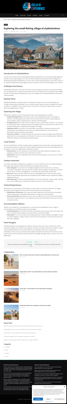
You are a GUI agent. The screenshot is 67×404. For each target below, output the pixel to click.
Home (16, 15)
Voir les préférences (59, 399)
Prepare (35, 15)
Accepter (38, 399)
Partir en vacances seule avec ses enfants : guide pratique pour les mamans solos (39, 255)
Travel (41, 15)
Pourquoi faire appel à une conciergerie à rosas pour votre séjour (35, 305)
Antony (6, 31)
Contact (47, 15)
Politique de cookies (49, 401)
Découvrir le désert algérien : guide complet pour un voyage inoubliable (21, 340)
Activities (22, 15)
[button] (64, 386)
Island (29, 15)
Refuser (48, 399)
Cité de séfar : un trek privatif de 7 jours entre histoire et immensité (36, 288)
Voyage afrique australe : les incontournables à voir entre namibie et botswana (38, 271)
